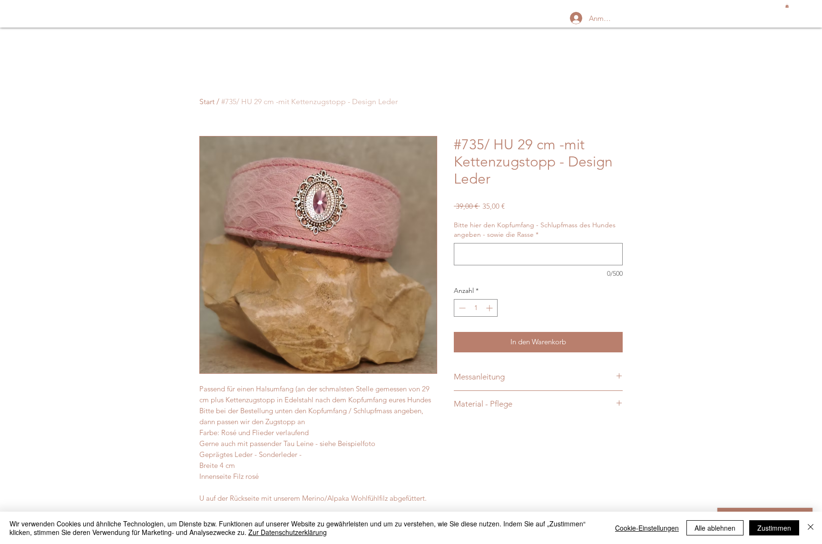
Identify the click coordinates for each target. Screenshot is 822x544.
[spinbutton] (475, 308)
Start (207, 101)
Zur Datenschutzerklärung (287, 532)
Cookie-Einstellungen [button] (647, 528)
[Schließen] (810, 527)
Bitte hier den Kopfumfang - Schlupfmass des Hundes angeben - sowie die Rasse (535, 230)
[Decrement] (461, 308)
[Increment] (490, 308)
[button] (787, 6)
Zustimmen (774, 528)
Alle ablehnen (715, 528)
